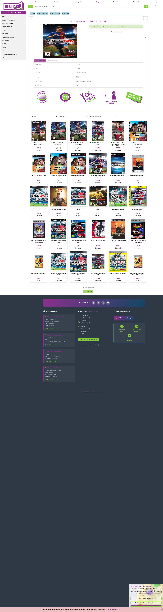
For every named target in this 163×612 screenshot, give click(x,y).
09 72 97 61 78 (85, 328)
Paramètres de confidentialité (88, 345)
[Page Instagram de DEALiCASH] (93, 303)
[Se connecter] (156, 2)
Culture (5, 33)
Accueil (32, 13)
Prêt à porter (7, 23)
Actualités (116, 2)
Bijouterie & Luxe (8, 20)
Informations (137, 2)
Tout (30, 6)
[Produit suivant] (145, 37)
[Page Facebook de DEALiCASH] (103, 303)
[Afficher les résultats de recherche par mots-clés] (146, 6)
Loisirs (4, 50)
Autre (4, 57)
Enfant (4, 47)
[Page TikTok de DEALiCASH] (98, 303)
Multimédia (6, 40)
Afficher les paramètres (146, 598)
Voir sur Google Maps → (51, 328)
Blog (97, 2)
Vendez (56, 2)
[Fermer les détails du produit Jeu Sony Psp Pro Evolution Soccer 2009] (31, 18)
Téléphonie (6, 30)
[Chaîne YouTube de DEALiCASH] (108, 303)
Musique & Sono (8, 37)
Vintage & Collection (10, 54)
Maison (4, 44)
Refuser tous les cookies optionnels (146, 603)
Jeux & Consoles (8, 17)
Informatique (7, 27)
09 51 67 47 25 (85, 323)
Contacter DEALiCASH (113, 609)
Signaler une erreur (52, 60)
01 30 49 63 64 (85, 317)
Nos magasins (77, 2)
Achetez (37, 2)
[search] (88, 6)
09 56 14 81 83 (85, 333)
